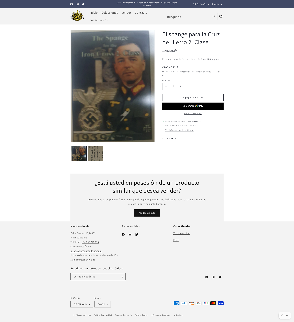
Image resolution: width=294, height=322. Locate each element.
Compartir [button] (171, 138)
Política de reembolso (82, 315)
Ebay (176, 240)
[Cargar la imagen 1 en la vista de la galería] (79, 153)
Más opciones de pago (193, 113)
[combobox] (190, 16)
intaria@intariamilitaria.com (86, 251)
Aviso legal (178, 315)
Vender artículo (147, 213)
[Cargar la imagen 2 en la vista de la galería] (95, 153)
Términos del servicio (123, 315)
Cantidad (166, 80)
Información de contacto (161, 315)
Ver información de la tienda (179, 130)
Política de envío (142, 315)
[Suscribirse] (122, 276)
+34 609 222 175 (90, 242)
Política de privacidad (103, 315)
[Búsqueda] (214, 16)
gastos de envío (189, 72)
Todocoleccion (181, 233)
